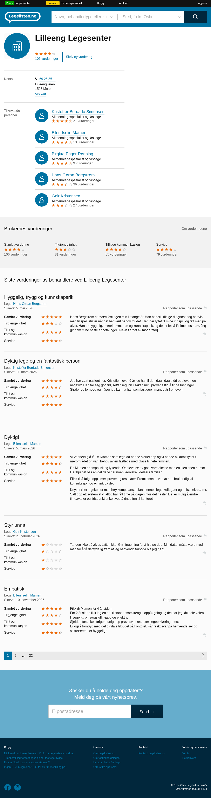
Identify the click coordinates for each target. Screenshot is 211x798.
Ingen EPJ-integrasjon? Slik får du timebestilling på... (36, 767)
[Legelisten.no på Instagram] (17, 787)
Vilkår (185, 753)
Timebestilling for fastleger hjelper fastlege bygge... (34, 757)
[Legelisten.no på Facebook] (7, 787)
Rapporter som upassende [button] (182, 308)
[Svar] (204, 336)
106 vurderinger (46, 58)
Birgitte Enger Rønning (72, 154)
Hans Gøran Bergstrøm (73, 175)
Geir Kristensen (66, 196)
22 (31, 655)
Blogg (100, 3)
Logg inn (202, 3)
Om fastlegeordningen (106, 757)
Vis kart (40, 94)
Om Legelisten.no (103, 753)
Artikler (123, 3)
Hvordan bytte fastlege (106, 762)
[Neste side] (203, 656)
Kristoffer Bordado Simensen (78, 111)
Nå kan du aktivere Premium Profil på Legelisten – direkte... (39, 753)
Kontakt (143, 747)
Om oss (98, 747)
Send (144, 712)
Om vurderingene (194, 228)
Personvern (189, 757)
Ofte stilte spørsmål (105, 767)
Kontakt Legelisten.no (151, 753)
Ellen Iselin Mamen (69, 132)
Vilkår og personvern (194, 747)
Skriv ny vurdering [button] (79, 57)
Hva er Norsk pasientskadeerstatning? (27, 762)
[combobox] (83, 17)
